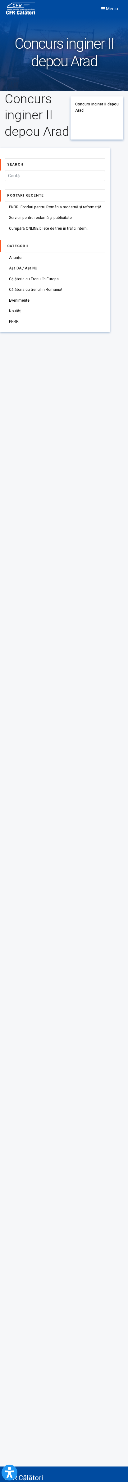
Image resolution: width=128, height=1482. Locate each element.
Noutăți (15, 311)
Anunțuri (16, 257)
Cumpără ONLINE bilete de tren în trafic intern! (48, 228)
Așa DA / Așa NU (23, 268)
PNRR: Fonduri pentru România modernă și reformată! (55, 207)
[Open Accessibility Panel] (9, 1472)
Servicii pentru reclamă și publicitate (40, 217)
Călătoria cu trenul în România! (35, 289)
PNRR (14, 321)
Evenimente (19, 300)
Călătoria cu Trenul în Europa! (34, 279)
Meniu (111, 8)
